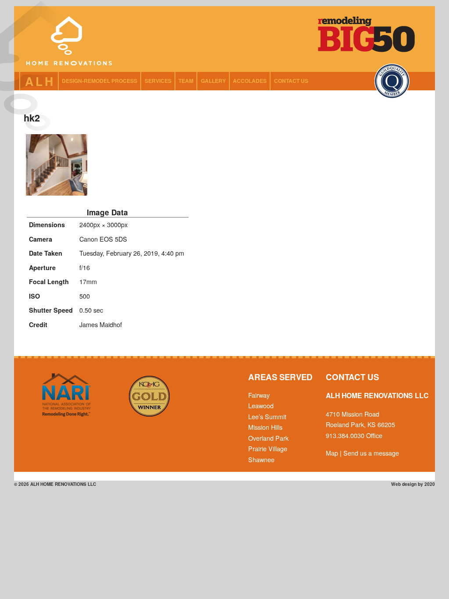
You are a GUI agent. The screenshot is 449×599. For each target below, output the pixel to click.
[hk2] (56, 195)
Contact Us (291, 81)
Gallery (213, 81)
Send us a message (371, 452)
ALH (40, 81)
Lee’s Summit (267, 416)
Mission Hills (265, 426)
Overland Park (268, 437)
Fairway (259, 394)
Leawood (261, 405)
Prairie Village (267, 448)
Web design (404, 484)
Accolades (250, 81)
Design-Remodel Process (99, 81)
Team (185, 81)
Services (158, 81)
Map (332, 452)
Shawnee (261, 459)
